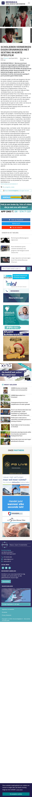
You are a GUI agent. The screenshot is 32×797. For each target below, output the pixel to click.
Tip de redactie (17, 227)
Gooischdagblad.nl (11, 2)
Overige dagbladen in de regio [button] (10, 604)
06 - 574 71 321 (23, 211)
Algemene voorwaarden (8, 609)
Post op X (17, 223)
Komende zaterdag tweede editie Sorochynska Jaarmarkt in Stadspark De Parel (21, 433)
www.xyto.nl (7, 561)
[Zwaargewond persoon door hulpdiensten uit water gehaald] (5, 405)
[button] (1, 35)
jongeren (7, 187)
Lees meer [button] (19, 789)
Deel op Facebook (17, 220)
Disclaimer (4, 612)
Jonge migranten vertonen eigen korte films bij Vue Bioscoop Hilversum (20, 260)
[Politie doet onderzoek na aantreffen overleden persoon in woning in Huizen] (5, 420)
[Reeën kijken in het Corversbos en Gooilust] (5, 427)
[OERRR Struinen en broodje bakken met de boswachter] (5, 390)
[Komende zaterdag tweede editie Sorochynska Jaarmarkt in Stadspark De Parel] (5, 434)
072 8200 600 (8, 557)
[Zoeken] (29, 268)
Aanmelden (6, 581)
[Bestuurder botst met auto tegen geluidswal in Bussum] (5, 441)
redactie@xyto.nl (8, 559)
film (4, 187)
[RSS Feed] (9, 568)
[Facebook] (3, 568)
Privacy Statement (6, 615)
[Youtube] (6, 568)
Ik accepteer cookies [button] (16, 794)
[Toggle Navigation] (29, 3)
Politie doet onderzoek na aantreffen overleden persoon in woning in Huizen (21, 419)
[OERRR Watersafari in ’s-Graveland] (5, 397)
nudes (12, 187)
